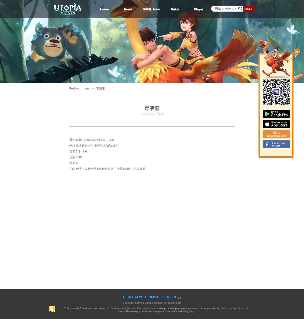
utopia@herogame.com (167, 302)
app (276, 124)
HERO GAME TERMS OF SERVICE (150, 297)
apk (276, 134)
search (249, 8)
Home (86, 88)
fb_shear (276, 144)
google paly (276, 114)
